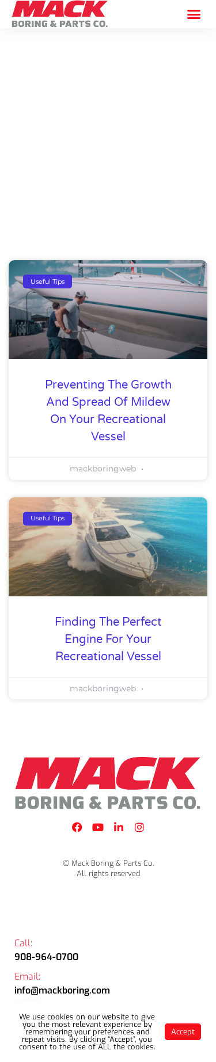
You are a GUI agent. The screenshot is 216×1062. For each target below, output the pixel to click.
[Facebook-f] (77, 827)
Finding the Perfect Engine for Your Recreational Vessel (108, 639)
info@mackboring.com (62, 990)
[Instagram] (139, 827)
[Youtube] (98, 827)
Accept (183, 1032)
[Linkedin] (118, 827)
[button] (194, 14)
